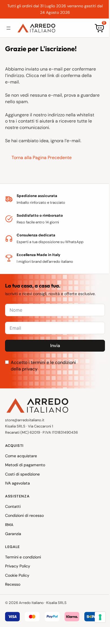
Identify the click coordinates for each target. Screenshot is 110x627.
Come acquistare (21, 455)
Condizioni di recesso (24, 515)
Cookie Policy (17, 575)
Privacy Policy (17, 566)
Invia (55, 345)
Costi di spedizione (22, 474)
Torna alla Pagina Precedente (42, 157)
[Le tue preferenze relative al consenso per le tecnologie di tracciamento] (96, 617)
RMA (9, 524)
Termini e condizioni (23, 557)
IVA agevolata (17, 483)
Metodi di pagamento (25, 464)
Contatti (13, 506)
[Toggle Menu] (8, 28)
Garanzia (13, 533)
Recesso (12, 584)
